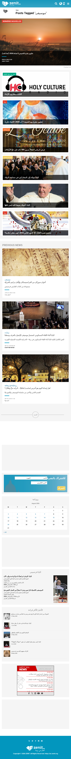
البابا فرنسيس (8, 157)
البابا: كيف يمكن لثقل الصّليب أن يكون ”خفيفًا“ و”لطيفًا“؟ (26, 642)
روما (5, 102)
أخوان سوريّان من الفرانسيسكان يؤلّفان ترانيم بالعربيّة (25, 282)
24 (8, 524)
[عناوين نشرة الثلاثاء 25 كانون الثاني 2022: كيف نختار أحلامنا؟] (35, 223)
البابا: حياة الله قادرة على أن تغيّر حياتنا (21, 623)
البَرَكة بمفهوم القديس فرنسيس (19, 651)
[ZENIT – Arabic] (20, 3)
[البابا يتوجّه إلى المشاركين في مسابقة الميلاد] (35, 168)
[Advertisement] (35, 433)
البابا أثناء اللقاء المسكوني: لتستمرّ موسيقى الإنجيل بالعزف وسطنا (29, 335)
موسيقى (7, 280)
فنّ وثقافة (6, 130)
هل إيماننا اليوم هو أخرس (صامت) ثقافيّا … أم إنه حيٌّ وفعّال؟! (27, 388)
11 (17, 517)
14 (44, 517)
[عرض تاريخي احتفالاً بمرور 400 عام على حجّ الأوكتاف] (35, 140)
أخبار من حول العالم (9, 74)
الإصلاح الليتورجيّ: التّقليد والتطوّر (20, 632)
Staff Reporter (9, 347)
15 (53, 517)
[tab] (26, 668)
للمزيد (35, 415)
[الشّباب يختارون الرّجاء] (35, 84)
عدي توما (7, 400)
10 (8, 517)
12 (26, 517)
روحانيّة (14, 385)
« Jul (5, 532)
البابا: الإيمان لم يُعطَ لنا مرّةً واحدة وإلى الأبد (18, 576)
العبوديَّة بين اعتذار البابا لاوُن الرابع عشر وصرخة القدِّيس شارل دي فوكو (30, 614)
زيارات (7, 333)
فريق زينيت (7, 294)
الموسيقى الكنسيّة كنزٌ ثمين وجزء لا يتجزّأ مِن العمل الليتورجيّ (23, 590)
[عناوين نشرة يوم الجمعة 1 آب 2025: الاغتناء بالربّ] (35, 112)
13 (35, 517)
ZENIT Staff (5, 61)
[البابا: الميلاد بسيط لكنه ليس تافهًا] (35, 195)
